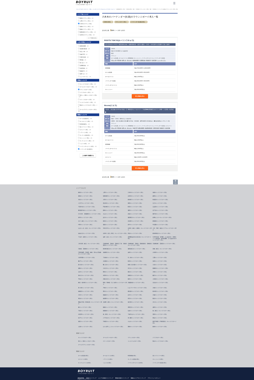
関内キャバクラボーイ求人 (110, 272)
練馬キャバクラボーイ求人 (160, 196)
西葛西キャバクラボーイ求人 (160, 221)
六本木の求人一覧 (130, 9)
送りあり (129, 60)
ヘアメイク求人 (85, 132)
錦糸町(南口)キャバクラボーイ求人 (112, 248)
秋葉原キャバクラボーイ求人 (160, 199)
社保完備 (154, 60)
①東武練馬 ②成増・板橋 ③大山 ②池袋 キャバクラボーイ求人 (90, 253)
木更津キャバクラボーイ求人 (86, 314)
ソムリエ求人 (85, 143)
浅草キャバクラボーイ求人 (160, 261)
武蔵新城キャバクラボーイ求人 (136, 282)
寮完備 (119, 60)
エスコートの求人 (83, 359)
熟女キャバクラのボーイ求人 (160, 341)
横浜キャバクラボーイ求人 (135, 272)
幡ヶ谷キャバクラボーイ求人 (110, 264)
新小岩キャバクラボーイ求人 (86, 264)
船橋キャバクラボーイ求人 (110, 307)
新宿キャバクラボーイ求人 (110, 221)
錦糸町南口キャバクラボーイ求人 (161, 233)
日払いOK (114, 60)
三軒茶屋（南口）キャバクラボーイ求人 (89, 243)
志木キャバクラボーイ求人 (135, 295)
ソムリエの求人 (107, 362)
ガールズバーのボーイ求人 (88, 87)
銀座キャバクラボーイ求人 (85, 192)
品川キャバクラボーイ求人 (110, 217)
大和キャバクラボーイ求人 (110, 199)
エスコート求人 (85, 129)
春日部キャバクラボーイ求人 (135, 302)
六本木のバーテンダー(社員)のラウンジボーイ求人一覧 (165, 9)
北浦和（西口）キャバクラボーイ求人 (113, 302)
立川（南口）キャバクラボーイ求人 (87, 221)
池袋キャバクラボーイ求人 (160, 192)
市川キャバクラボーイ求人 (135, 268)
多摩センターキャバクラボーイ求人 (162, 217)
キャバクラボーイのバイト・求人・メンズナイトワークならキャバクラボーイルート (95, 9)
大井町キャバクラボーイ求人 (160, 252)
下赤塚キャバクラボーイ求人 (110, 257)
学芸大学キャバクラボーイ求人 (111, 228)
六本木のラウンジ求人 (86, 23)
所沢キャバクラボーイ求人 (135, 298)
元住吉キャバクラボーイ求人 (160, 282)
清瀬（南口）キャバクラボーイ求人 (162, 248)
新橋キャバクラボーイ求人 (85, 196)
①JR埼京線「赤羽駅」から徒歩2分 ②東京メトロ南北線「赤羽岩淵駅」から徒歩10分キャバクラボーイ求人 (165, 238)
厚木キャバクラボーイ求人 (110, 291)
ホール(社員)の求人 (83, 355)
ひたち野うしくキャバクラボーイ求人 (113, 326)
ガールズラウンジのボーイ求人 (86, 344)
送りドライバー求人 (86, 127)
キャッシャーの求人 (158, 359)
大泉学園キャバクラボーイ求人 (86, 257)
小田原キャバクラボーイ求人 (160, 279)
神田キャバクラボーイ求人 (135, 203)
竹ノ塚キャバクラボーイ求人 (135, 257)
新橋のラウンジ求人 (86, 29)
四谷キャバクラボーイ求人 (135, 233)
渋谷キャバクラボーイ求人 (85, 199)
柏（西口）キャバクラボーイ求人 (161, 310)
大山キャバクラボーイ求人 (110, 214)
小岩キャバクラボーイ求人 (160, 264)
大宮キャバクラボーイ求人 (85, 295)
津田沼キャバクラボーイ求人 (135, 307)
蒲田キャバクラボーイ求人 (135, 210)
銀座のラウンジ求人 (86, 18)
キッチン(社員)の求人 (133, 359)
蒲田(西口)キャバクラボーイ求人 (136, 248)
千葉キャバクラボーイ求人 (85, 310)
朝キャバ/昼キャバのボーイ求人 (86, 341)
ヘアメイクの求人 (108, 359)
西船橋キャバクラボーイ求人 (110, 310)
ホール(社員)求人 (86, 118)
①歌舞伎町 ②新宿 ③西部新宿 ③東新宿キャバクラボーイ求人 (140, 244)
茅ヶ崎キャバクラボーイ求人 (86, 287)
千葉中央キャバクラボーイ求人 (86, 206)
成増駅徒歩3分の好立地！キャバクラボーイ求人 (139, 237)
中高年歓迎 (156, 128)
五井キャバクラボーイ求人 (85, 272)
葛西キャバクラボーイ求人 (110, 224)
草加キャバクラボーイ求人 (85, 298)
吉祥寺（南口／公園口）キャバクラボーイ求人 (140, 229)
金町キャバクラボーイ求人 (135, 252)
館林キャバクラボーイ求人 (160, 326)
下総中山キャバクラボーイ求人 (136, 314)
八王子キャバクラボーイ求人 (86, 203)
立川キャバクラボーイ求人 (160, 203)
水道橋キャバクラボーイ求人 (110, 261)
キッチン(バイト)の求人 (84, 362)
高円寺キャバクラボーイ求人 (160, 214)
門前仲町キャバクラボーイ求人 (111, 206)
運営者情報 (81, 378)
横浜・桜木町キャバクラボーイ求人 (87, 282)
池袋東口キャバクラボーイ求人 (111, 252)
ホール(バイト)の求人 (108, 355)
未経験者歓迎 (148, 128)
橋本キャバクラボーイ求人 (135, 279)
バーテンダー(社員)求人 (86, 149)
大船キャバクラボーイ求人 (160, 287)
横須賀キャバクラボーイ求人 (135, 291)
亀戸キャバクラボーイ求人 (85, 261)
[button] (111, 22)
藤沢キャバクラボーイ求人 (160, 275)
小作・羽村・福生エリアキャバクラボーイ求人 (164, 229)
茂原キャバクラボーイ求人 (160, 314)
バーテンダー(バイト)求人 (88, 146)
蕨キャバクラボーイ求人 (84, 307)
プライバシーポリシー (154, 378)
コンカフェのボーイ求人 (88, 102)
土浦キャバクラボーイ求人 (85, 326)
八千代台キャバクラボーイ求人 (111, 318)
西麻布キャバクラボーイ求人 (160, 268)
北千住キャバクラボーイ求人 (160, 210)
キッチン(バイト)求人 (87, 141)
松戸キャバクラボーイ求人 (85, 318)
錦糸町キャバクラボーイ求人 (135, 199)
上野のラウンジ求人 (86, 21)
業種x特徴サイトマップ (122, 378)
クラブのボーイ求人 (86, 92)
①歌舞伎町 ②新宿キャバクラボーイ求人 (164, 243)
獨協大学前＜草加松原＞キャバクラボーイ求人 (90, 302)
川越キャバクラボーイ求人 (160, 295)
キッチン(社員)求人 (86, 135)
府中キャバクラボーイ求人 (135, 224)
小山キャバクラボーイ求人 (135, 321)
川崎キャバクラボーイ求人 (160, 272)
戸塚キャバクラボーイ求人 (110, 287)
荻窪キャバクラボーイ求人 (135, 261)
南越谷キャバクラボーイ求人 (110, 295)
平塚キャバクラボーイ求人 (85, 279)
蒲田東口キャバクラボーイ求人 (136, 217)
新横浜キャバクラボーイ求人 (135, 275)
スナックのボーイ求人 (87, 99)
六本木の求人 (107, 22)
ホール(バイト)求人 (86, 121)
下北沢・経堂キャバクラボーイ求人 (87, 237)
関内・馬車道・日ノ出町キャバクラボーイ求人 (115, 283)
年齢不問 (135, 128)
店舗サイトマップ (91, 378)
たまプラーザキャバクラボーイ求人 (137, 287)
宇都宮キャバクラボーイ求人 (110, 321)
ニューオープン (161, 60)
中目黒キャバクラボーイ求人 (160, 224)
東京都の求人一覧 (120, 9)
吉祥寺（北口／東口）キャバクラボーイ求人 (115, 233)
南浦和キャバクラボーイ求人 (110, 298)
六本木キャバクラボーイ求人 (135, 192)
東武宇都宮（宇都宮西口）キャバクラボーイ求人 (164, 322)
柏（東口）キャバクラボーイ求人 (112, 314)
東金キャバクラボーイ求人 (160, 318)
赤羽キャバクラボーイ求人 (85, 217)
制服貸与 (148, 60)
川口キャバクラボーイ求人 (160, 302)
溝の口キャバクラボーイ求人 (86, 275)
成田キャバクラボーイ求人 (160, 307)
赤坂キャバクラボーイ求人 (135, 214)
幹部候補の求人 (132, 355)
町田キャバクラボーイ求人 (135, 206)
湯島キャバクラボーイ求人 (85, 268)
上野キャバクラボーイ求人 (110, 192)
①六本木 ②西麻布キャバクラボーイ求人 (89, 214)
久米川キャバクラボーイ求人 (110, 268)
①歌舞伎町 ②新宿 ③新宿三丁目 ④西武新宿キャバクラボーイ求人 (115, 244)
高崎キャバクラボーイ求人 (135, 326)
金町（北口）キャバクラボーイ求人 (112, 237)
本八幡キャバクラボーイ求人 (135, 318)
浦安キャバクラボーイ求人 (85, 321)
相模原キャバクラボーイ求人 (86, 291)
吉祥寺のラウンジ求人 (87, 35)
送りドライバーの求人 (159, 355)
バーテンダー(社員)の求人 (138, 22)
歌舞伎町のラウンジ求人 (88, 32)
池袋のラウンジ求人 (86, 26)
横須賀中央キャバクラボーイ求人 (87, 210)
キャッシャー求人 (86, 138)
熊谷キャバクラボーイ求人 (160, 298)
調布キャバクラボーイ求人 (110, 210)
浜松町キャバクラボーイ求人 (135, 221)
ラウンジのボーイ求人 (86, 89)
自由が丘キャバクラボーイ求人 (86, 233)
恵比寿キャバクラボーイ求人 (110, 203)
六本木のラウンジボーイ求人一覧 (143, 9)
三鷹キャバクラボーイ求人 (160, 257)
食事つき (124, 60)
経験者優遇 (136, 60)
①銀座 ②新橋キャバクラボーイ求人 (88, 248)
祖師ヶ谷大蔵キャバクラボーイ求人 (137, 264)
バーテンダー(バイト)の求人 (135, 362)
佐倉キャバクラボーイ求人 (135, 310)
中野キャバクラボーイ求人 (85, 224)
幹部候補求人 (85, 124)
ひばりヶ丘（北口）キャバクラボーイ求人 (89, 228)
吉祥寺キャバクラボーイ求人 (135, 196)
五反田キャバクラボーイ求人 (160, 206)
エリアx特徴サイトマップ (105, 378)
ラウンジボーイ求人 (120, 22)
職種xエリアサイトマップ (138, 378)
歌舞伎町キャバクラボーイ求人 (111, 196)
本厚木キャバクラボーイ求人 (110, 275)
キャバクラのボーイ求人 (88, 84)
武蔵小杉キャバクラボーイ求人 (111, 279)
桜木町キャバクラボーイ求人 (160, 291)
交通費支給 (142, 60)
